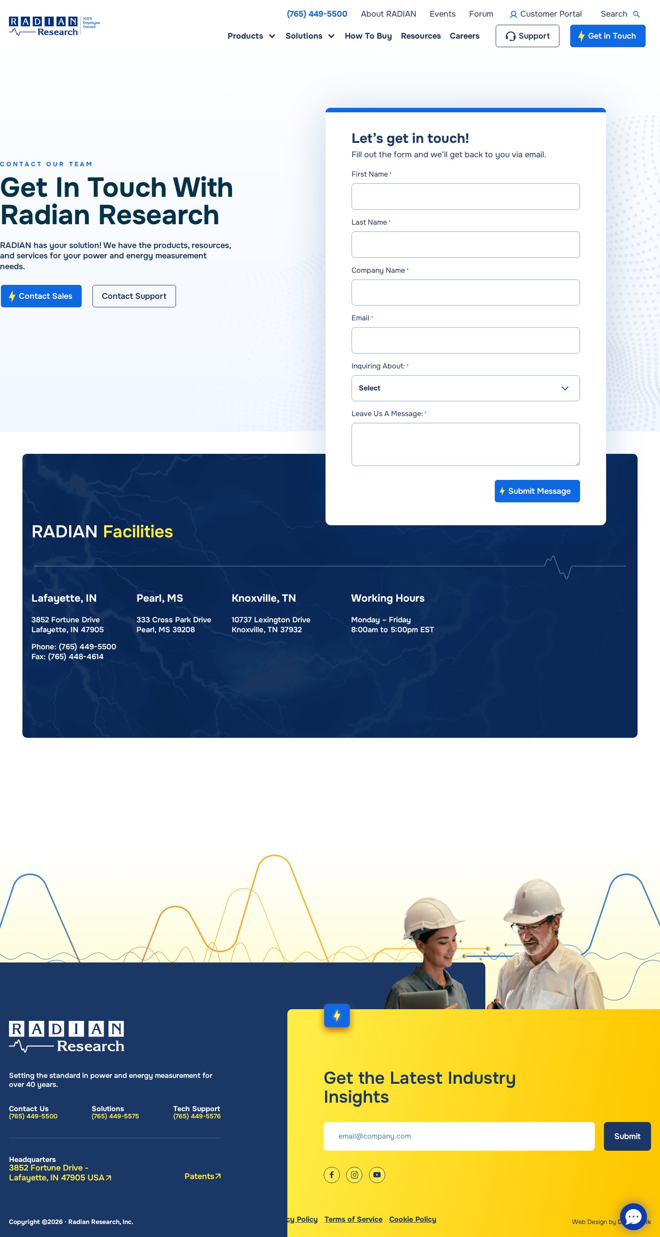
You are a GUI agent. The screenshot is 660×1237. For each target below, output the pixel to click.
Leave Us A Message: (389, 413)
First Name (372, 174)
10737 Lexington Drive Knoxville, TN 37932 (271, 624)
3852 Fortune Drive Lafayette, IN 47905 (67, 624)
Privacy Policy (293, 1219)
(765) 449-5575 (115, 1116)
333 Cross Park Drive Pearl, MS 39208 (173, 624)
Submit (627, 1136)
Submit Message (539, 491)
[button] (623, 14)
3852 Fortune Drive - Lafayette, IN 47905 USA (57, 1173)
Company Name (380, 270)
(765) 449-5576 (197, 1116)
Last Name (371, 222)
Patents (199, 1176)
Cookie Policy (412, 1219)
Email (362, 318)
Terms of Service (354, 1219)
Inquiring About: (380, 366)
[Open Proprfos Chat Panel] (633, 1216)
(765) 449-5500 (87, 647)
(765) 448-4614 (76, 656)
